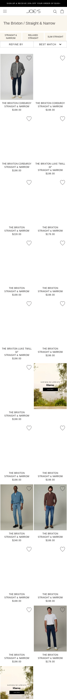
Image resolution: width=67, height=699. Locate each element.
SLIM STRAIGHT (55, 37)
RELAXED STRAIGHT (33, 36)
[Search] (55, 11)
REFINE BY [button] (16, 44)
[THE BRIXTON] (16, 201)
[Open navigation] (5, 11)
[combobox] (50, 44)
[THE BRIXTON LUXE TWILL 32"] (50, 137)
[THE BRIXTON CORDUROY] (16, 77)
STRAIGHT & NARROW (11, 36)
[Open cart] (62, 11)
